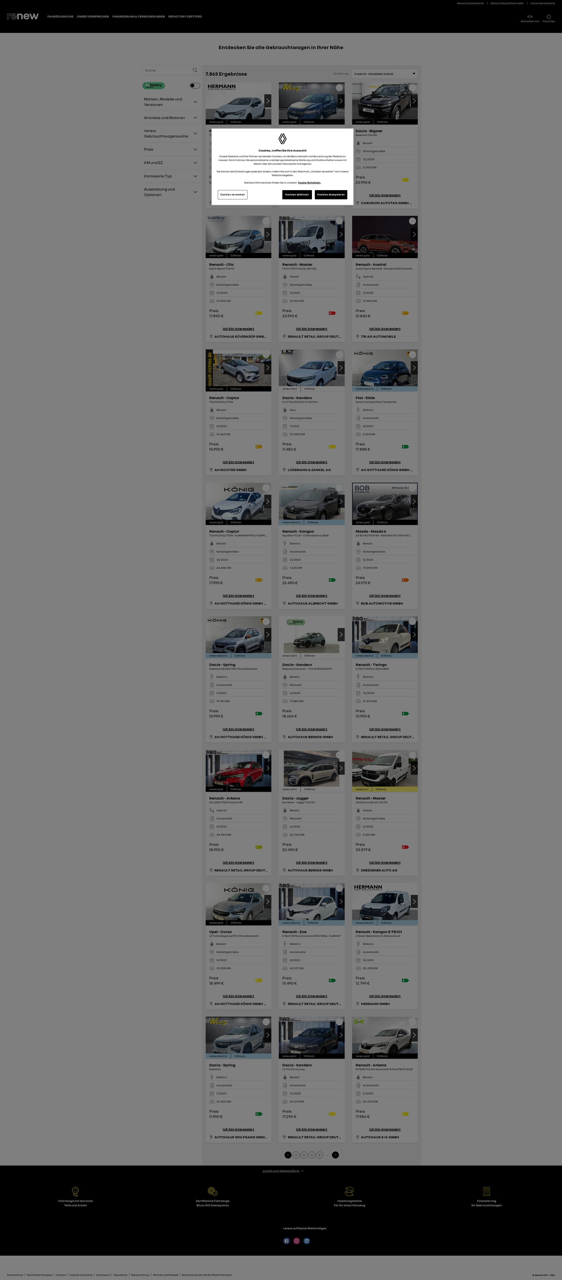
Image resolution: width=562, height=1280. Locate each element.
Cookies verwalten (232, 194)
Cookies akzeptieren (331, 194)
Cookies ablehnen (297, 194)
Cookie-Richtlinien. (309, 182)
